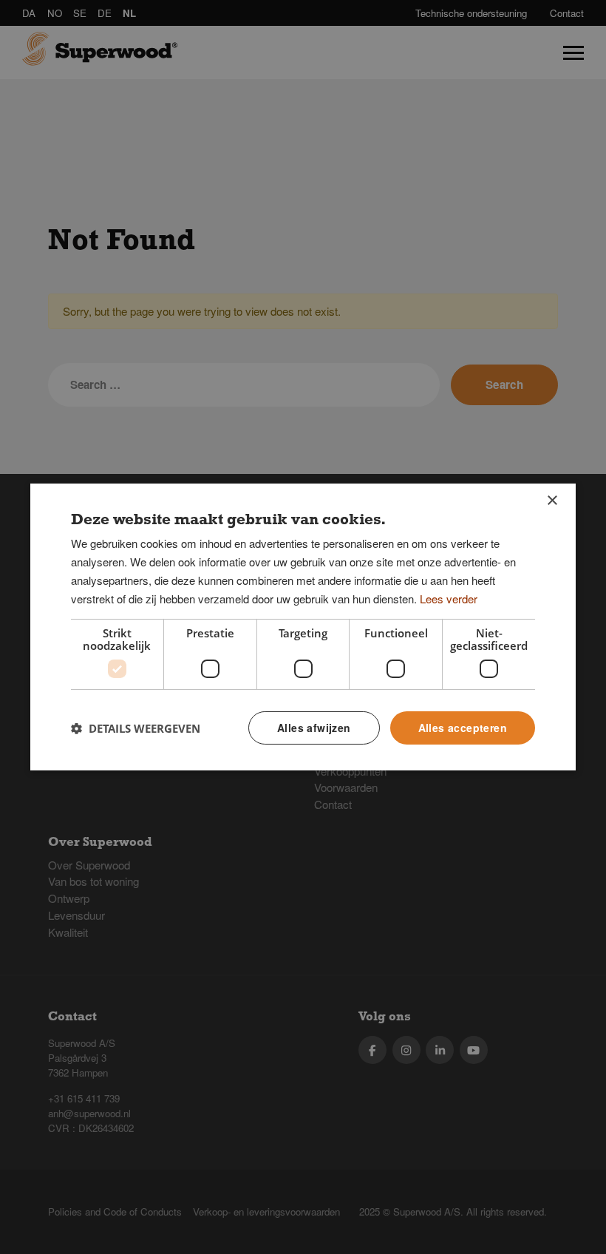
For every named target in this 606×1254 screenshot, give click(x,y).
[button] (135, 728)
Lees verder (448, 598)
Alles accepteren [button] (462, 727)
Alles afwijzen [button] (314, 727)
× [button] (551, 500)
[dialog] (303, 627)
